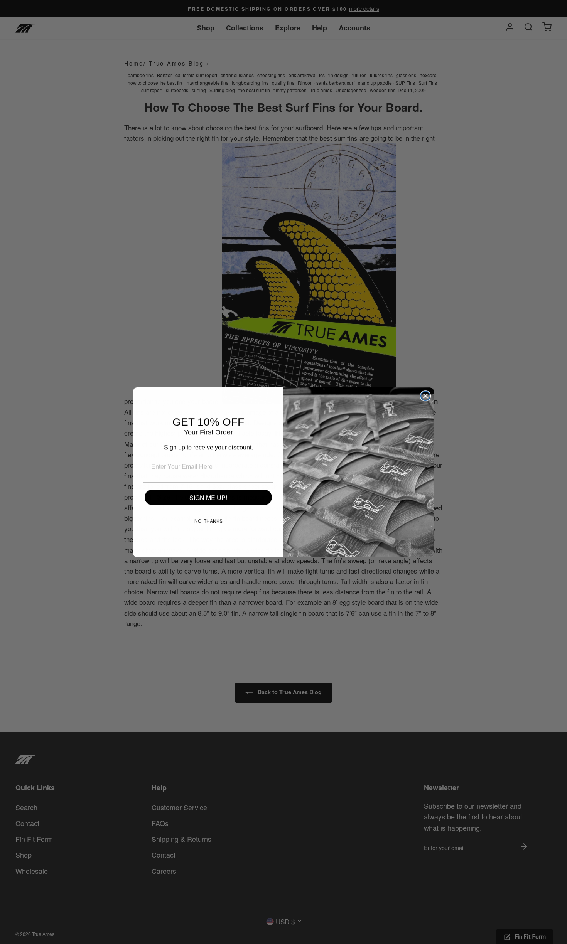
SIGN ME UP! (208, 497)
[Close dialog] (425, 395)
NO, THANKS (208, 520)
